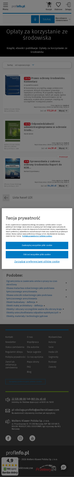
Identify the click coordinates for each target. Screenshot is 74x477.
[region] (37, 238)
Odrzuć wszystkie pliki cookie (36, 254)
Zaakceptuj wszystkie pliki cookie (37, 245)
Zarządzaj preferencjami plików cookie (36, 261)
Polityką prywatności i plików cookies (37, 236)
